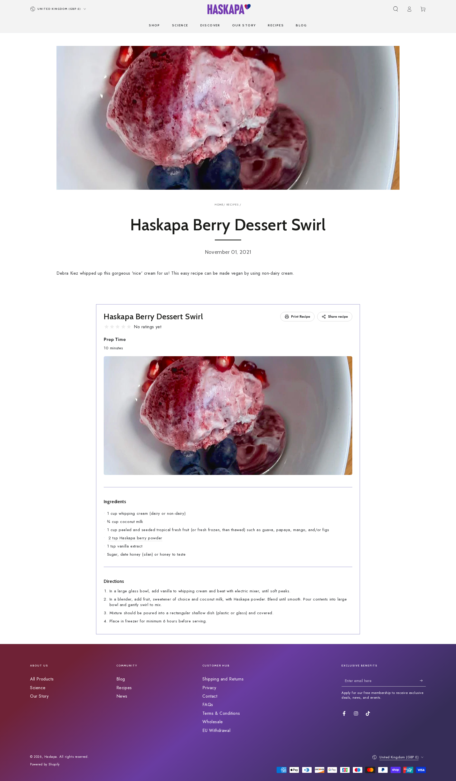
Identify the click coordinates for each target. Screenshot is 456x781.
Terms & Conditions (221, 713)
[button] (395, 9)
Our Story (39, 696)
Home (219, 205)
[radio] (106, 326)
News (121, 696)
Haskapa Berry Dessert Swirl (153, 316)
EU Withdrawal (216, 730)
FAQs (207, 705)
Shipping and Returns (223, 679)
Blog (120, 679)
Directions (114, 581)
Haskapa (50, 756)
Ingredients (115, 501)
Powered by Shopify (45, 764)
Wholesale (212, 722)
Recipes (232, 205)
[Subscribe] (423, 680)
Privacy (209, 688)
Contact (209, 696)
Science (37, 688)
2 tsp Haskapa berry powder (135, 538)
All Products (42, 679)
